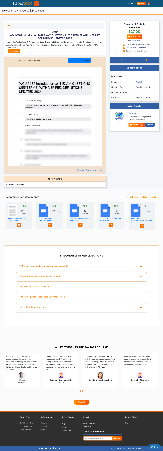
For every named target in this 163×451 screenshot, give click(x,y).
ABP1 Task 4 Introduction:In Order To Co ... (110, 219)
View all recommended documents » (142, 197)
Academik (134, 113)
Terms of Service (25, 430)
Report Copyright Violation (90, 170)
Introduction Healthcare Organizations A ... (16, 219)
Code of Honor (67, 431)
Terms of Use (87, 427)
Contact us (65, 427)
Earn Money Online (26, 423)
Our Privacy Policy (26, 426)
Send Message (137, 125)
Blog (126, 423)
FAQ (63, 424)
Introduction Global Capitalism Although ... (47, 219)
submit (117, 438)
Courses (44, 426)
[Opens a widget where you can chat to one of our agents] (155, 447)
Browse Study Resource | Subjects (23, 10)
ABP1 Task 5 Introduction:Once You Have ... (141, 220)
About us (44, 423)
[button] (141, 3)
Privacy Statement (89, 423)
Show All (81, 402)
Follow (150, 125)
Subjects (44, 430)
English (139, 82)
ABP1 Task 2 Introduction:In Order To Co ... (80, 219)
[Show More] (14, 51)
